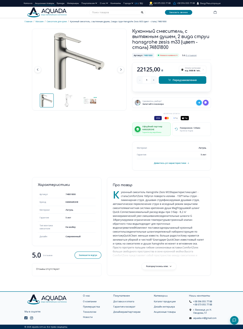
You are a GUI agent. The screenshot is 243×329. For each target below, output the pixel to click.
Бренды (60, 3)
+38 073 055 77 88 (162, 3)
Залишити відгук (88, 255)
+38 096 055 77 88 (186, 3)
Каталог (28, 3)
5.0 (189, 55)
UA (136, 3)
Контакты (116, 3)
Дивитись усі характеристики (170, 163)
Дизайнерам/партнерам (126, 311)
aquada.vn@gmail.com (204, 318)
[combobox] (117, 12)
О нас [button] (103, 3)
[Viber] (206, 102)
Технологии (89, 311)
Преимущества (91, 306)
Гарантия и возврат (124, 306)
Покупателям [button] (88, 3)
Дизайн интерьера (164, 306)
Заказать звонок (178, 12)
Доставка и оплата (123, 301)
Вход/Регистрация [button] (210, 3)
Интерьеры (73, 3)
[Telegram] (199, 102)
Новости (88, 317)
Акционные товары (44, 3)
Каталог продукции (165, 301)
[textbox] (117, 12)
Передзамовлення (185, 80)
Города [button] (127, 3)
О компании (89, 301)
